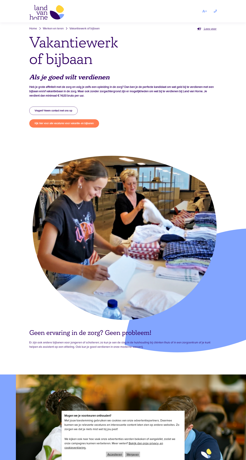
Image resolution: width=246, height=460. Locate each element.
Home (33, 28)
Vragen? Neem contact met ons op (53, 110)
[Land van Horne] (51, 13)
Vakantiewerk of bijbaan (84, 28)
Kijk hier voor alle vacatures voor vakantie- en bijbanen (64, 123)
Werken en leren (53, 28)
